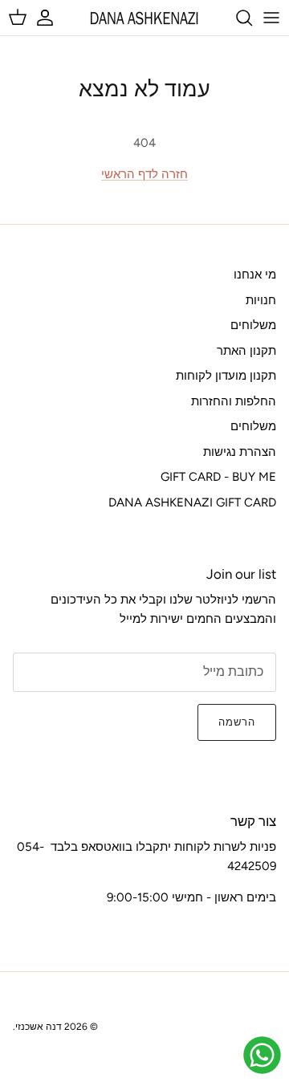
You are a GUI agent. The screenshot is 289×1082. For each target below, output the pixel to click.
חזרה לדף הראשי (144, 174)
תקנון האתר (246, 351)
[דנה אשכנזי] (144, 18)
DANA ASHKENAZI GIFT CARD (192, 502)
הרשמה (236, 722)
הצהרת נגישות (239, 452)
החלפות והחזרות (233, 401)
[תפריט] (271, 17)
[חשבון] (53, 17)
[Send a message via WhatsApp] (262, 1055)
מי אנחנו (255, 274)
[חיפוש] (236, 17)
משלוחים (253, 325)
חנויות (261, 300)
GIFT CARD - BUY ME (218, 477)
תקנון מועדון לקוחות (226, 375)
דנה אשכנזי (38, 1026)
